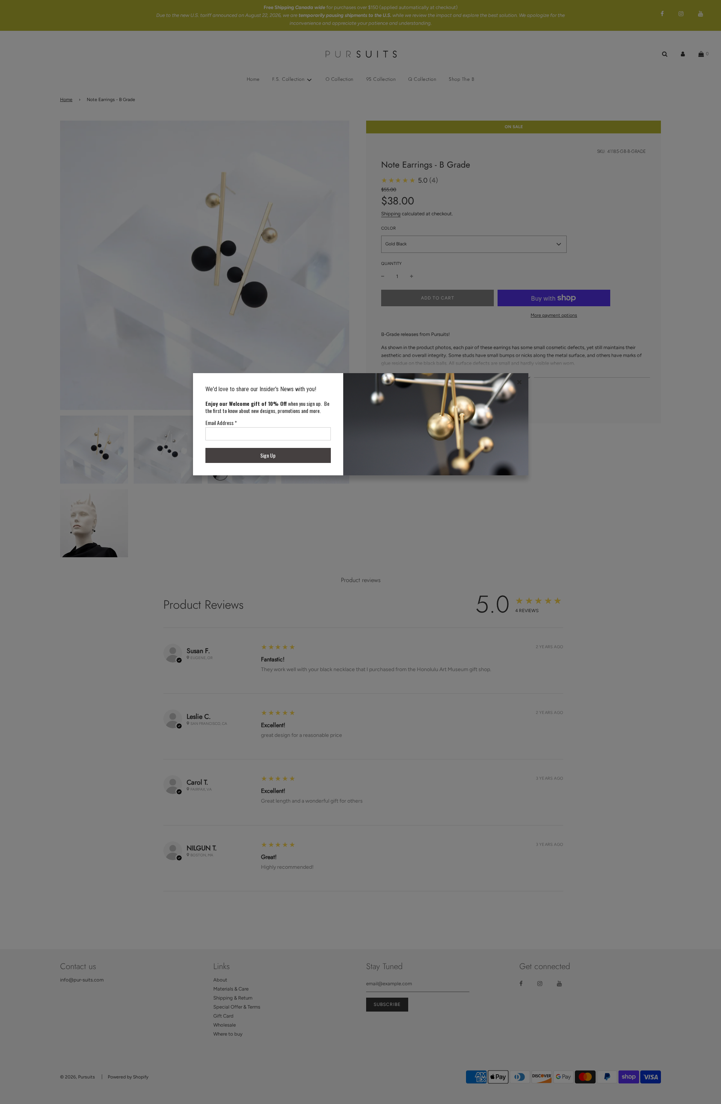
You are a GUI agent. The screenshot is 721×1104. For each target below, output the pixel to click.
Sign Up (268, 455)
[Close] (519, 382)
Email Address (221, 422)
